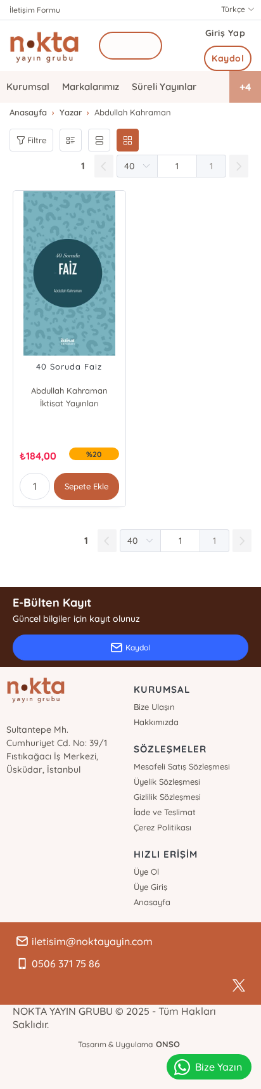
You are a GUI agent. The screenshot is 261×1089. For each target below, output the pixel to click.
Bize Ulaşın (154, 707)
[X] (238, 985)
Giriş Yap (225, 33)
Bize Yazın (218, 1066)
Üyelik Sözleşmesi (167, 781)
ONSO (168, 1044)
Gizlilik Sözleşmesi (167, 797)
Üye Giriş (150, 887)
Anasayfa (152, 902)
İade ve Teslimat (165, 812)
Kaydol (228, 58)
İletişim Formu (35, 10)
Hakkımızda (156, 722)
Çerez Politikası (162, 827)
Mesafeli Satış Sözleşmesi (182, 766)
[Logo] (44, 45)
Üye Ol (146, 872)
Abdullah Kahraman (69, 390)
